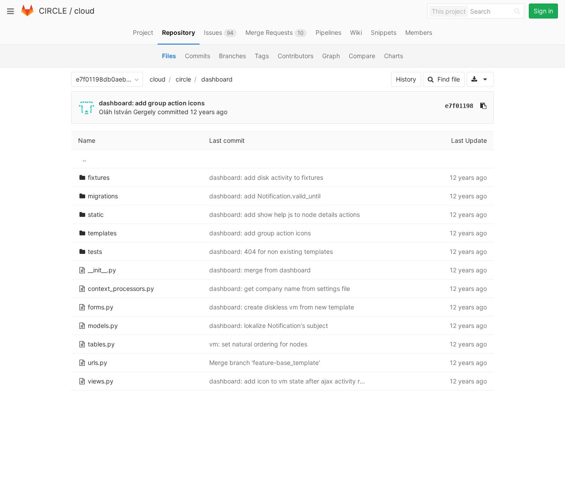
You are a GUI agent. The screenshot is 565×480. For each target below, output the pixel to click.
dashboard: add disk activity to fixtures (266, 177)
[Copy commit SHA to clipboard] (483, 105)
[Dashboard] (27, 14)
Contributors (295, 56)
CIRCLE (53, 10)
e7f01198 (459, 105)
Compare (362, 56)
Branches (232, 56)
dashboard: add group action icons (152, 103)
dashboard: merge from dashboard (260, 270)
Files (169, 56)
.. (84, 159)
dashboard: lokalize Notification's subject (268, 325)
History (406, 79)
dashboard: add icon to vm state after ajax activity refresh (293, 381)
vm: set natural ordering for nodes (258, 344)
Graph (331, 56)
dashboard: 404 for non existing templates (271, 251)
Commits (197, 56)
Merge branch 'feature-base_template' (264, 362)
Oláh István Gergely (127, 111)
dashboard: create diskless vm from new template (281, 307)
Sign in (543, 11)
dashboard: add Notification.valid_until (264, 196)
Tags (262, 56)
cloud (84, 10)
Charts (393, 56)
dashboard (217, 79)
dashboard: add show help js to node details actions (284, 214)
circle (183, 79)
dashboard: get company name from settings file (279, 288)
